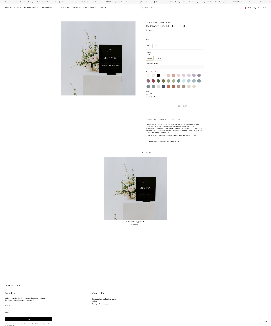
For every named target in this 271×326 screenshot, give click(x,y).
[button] (13, 7)
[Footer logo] (13, 286)
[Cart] (264, 8)
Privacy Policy (41, 324)
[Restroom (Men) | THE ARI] (135, 188)
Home (148, 22)
